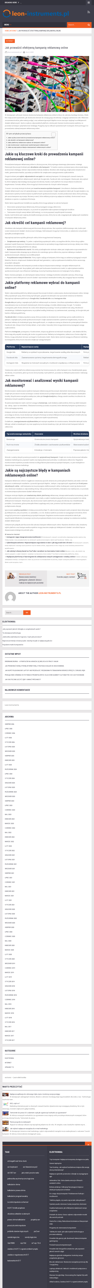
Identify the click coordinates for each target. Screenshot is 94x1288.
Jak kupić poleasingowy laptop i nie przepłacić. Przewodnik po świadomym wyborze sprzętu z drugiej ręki (45, 670)
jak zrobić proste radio (30, 1173)
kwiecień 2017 (9, 1031)
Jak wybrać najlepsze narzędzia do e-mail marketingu (29, 1128)
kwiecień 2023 (9, 819)
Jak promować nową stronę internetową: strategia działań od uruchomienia (34, 666)
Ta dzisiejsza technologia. (11, 633)
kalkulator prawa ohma (16, 1190)
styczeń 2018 (10, 1022)
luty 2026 (8, 738)
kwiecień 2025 (9, 760)
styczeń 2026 (10, 742)
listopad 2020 (10, 914)
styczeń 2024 (10, 778)
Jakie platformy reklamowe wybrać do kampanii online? (26, 142)
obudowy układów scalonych (18, 1214)
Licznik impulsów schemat (17, 1202)
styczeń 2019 (10, 981)
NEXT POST (70, 574)
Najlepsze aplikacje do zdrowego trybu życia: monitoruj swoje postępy (35, 1094)
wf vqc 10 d (36, 1243)
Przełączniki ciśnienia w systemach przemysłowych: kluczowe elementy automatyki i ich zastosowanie (44, 675)
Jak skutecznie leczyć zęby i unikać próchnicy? (23, 679)
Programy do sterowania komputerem (62, 1228)
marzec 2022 (9, 841)
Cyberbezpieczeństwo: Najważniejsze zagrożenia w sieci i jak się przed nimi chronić (39, 543)
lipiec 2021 (8, 878)
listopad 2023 (10, 787)
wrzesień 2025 (10, 751)
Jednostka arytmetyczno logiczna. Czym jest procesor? (22, 637)
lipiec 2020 (8, 932)
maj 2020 (8, 941)
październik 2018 (11, 995)
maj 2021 (8, 887)
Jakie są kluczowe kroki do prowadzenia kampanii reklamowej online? (31, 138)
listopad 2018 (10, 990)
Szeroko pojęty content (66, 577)
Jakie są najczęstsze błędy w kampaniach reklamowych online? (29, 147)
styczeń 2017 (10, 1040)
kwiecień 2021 (9, 891)
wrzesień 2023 (10, 796)
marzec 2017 (9, 1036)
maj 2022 (8, 832)
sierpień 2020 (9, 927)
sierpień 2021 (9, 873)
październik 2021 (11, 864)
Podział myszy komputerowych (60, 1245)
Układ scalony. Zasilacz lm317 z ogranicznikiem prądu (68, 1282)
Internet (10, 41)
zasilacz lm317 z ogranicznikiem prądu (22, 1249)
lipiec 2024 (8, 774)
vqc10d (23, 1243)
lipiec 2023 (8, 805)
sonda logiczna (13, 1237)
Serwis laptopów (55, 1163)
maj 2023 (8, 814)
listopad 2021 (10, 859)
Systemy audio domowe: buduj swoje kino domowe (67, 1204)
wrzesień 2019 (10, 963)
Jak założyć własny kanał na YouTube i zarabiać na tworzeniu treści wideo (35, 551)
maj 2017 (8, 1027)
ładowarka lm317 (14, 1261)
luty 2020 (8, 954)
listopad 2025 (10, 747)
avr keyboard (12, 1167)
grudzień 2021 (10, 855)
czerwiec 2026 (10, 733)
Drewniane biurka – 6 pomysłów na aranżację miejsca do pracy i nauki (31, 661)
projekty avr (35, 1220)
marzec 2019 (9, 972)
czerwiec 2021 (10, 882)
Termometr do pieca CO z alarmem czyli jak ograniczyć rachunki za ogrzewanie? (38, 1113)
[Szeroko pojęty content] (82, 576)
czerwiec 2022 (10, 828)
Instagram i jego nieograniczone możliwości (23, 537)
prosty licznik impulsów (16, 1225)
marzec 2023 (9, 823)
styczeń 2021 (10, 905)
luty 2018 (8, 1018)
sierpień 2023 (9, 801)
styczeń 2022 (10, 850)
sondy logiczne (31, 1237)
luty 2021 (8, 900)
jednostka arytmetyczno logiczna (20, 1179)
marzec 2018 (9, 1013)
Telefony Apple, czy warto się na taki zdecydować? (67, 1200)
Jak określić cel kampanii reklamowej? (21, 140)
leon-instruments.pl (49, 593)
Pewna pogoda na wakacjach (20, 1122)
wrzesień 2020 (10, 923)
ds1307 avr (11, 1173)
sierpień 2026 (9, 724)
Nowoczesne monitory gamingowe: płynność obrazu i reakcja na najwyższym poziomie (31, 580)
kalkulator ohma (13, 1184)
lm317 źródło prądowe (16, 1208)
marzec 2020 (9, 950)
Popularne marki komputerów (12, 645)
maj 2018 (8, 1004)
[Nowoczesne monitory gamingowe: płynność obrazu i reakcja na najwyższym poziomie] (12, 576)
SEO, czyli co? (15, 1103)
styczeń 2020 (10, 959)
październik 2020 (11, 918)
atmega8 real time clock (17, 1161)
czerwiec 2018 (10, 999)
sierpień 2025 (9, 756)
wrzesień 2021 (10, 869)
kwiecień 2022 (9, 837)
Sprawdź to (9, 1067)
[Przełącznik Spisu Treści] (52, 134)
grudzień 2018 (10, 986)
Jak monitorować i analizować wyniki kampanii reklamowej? (28, 145)
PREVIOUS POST (25, 574)
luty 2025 (8, 765)
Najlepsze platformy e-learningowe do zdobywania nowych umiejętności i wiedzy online (40, 557)
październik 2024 (11, 769)
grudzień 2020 (10, 909)
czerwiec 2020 (10, 936)
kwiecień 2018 (9, 1009)
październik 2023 (11, 792)
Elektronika (9, 1058)
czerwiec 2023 (10, 810)
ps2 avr (37, 1231)
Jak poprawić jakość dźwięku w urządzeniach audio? (21, 629)
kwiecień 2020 (9, 945)
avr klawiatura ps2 (30, 1167)
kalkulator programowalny (17, 1196)
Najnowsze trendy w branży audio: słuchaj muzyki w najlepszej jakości (27, 641)
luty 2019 (8, 977)
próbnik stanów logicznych (17, 1231)
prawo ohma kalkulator (16, 1220)
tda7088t (11, 1243)
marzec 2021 (9, 896)
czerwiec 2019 (10, 968)
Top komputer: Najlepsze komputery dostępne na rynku (69, 1159)
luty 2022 (8, 846)
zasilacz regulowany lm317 (18, 1255)
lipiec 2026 (8, 729)
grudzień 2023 (10, 783)
